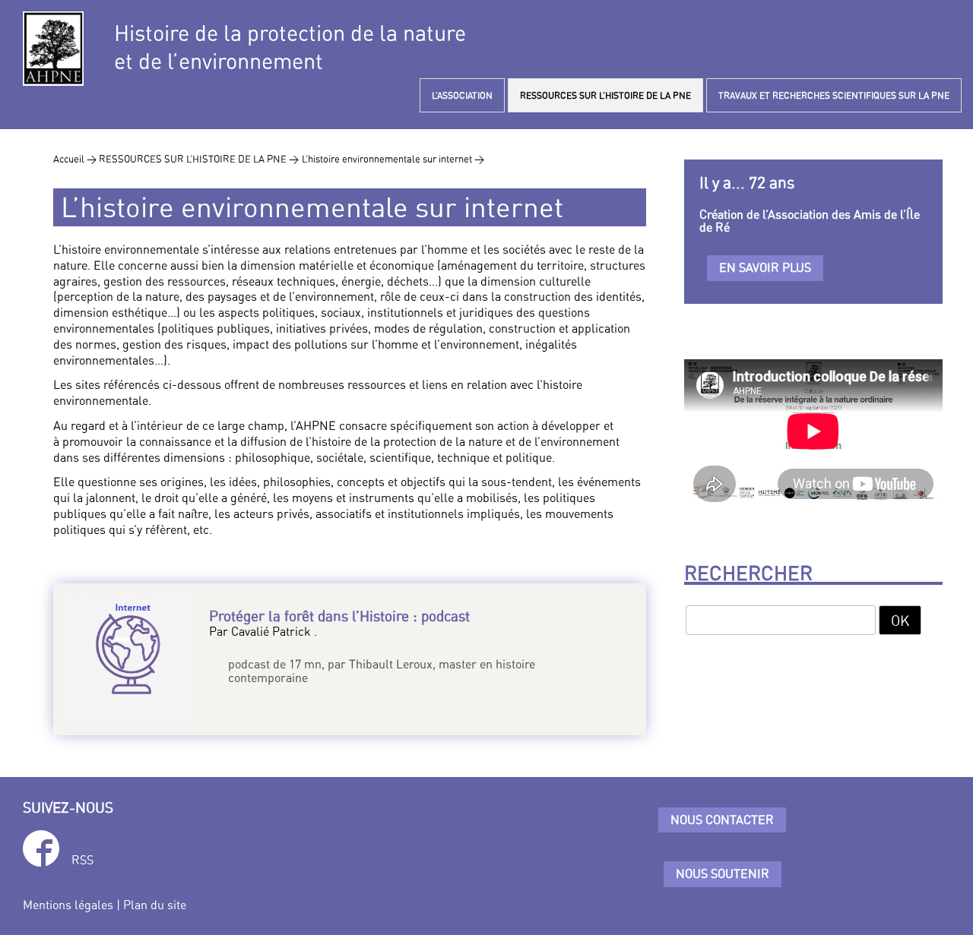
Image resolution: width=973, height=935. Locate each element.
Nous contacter (722, 819)
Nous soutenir (722, 873)
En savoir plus (765, 267)
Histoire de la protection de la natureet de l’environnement (290, 47)
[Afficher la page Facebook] (41, 851)
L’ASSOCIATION (462, 95)
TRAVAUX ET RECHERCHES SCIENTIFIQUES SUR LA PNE (833, 95)
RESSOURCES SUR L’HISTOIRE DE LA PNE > (199, 159)
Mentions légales (68, 904)
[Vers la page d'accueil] (53, 48)
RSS (82, 859)
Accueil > (76, 159)
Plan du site (154, 904)
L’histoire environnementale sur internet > (393, 159)
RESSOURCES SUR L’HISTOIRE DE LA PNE (605, 95)
